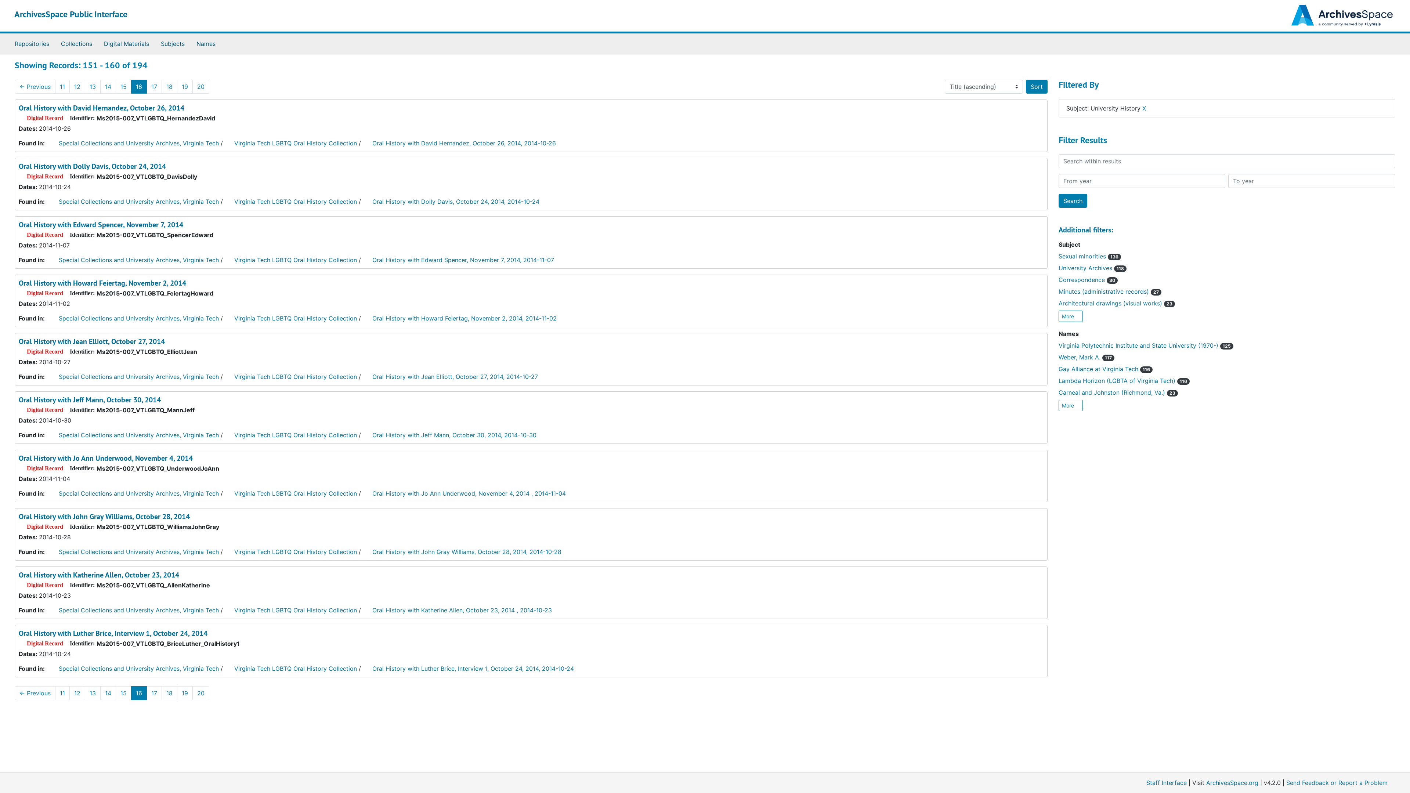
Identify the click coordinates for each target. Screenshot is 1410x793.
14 (108, 86)
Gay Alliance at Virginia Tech (1104, 369)
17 (154, 86)
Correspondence (1087, 279)
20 (201, 86)
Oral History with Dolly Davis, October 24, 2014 (92, 166)
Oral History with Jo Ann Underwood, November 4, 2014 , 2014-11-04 (469, 493)
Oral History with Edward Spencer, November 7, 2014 (101, 224)
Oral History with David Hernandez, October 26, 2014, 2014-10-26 (464, 143)
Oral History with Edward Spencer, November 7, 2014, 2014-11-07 (463, 260)
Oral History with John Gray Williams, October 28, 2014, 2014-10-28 (466, 551)
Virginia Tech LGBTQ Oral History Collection (295, 143)
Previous (35, 86)
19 (185, 86)
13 (93, 86)
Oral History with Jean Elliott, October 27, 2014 (92, 341)
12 (77, 86)
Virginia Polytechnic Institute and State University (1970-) (1145, 345)
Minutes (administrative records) (1109, 291)
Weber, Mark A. (1085, 357)
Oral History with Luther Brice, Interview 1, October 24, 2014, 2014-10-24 (473, 668)
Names (206, 43)
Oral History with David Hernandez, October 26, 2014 (101, 108)
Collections (76, 43)
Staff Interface (1166, 782)
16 (139, 86)
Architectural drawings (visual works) (1115, 303)
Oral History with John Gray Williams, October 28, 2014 (104, 516)
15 (123, 86)
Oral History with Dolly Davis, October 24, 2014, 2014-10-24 (455, 201)
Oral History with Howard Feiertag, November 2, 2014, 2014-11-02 (464, 318)
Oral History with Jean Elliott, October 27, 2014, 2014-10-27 (455, 376)
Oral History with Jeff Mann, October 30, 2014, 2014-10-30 (454, 435)
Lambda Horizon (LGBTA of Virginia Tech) (1123, 380)
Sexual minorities (1088, 256)
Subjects (173, 43)
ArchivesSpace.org (1232, 782)
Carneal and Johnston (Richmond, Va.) (1117, 392)
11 (62, 86)
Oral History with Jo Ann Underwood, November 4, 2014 (106, 458)
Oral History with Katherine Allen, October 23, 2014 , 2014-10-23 (462, 610)
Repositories (32, 43)
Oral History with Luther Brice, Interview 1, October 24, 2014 (113, 633)
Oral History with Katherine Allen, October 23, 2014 (99, 575)
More (1068, 316)
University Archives (1091, 268)
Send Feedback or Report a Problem (1337, 782)
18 (169, 86)
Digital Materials (126, 43)
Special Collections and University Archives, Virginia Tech (139, 143)
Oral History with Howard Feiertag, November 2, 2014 (102, 283)
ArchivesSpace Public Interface (70, 14)
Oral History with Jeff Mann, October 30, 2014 (90, 400)
